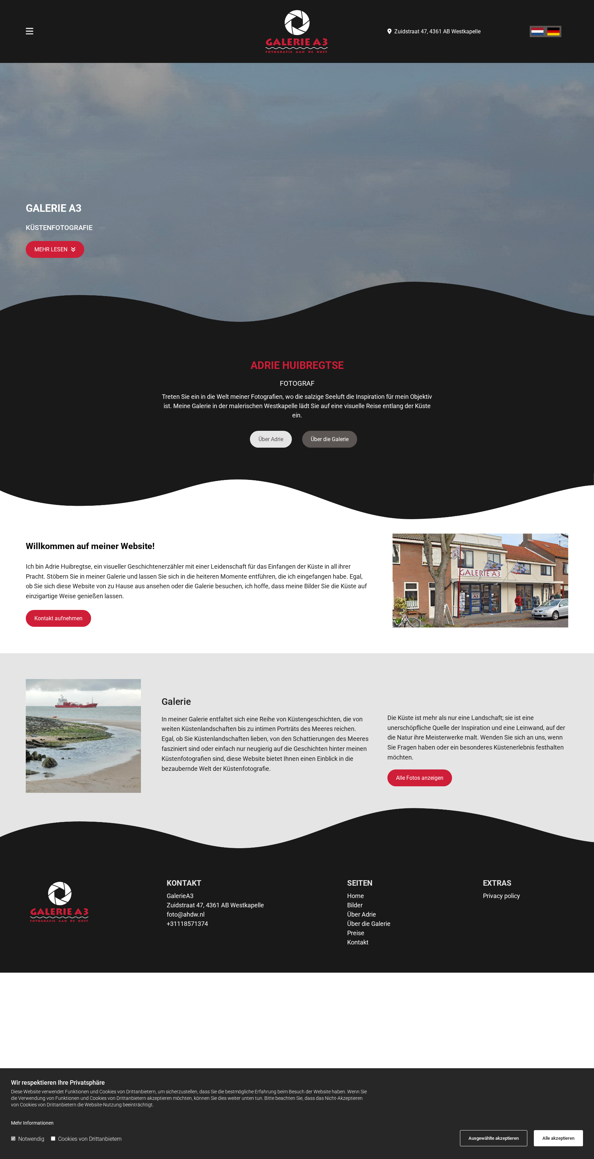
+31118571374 (187, 923)
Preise (355, 933)
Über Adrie (361, 914)
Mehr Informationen (32, 1123)
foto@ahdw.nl (186, 914)
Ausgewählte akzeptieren (494, 1138)
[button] (55, 249)
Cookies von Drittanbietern (90, 1139)
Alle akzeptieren (558, 1138)
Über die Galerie (368, 923)
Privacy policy (501, 895)
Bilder (355, 905)
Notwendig (31, 1139)
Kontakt (357, 942)
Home (355, 895)
